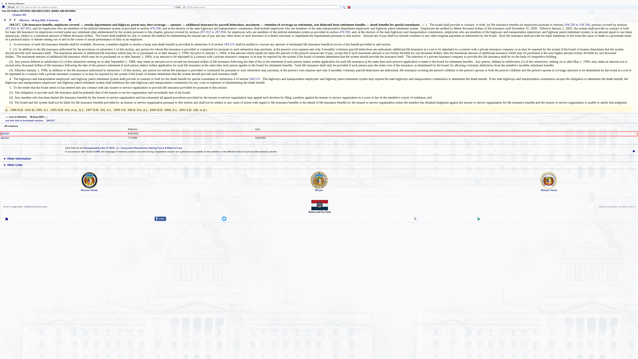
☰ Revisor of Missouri (14, 3)
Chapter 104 (19, 14)
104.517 (5, 133)
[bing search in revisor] (479, 219)
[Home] (3, 6)
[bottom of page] (70, 20)
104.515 (229, 44)
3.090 (97, 151)
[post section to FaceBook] (160, 220)
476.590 (155, 28)
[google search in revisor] (415, 219)
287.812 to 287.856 (213, 32)
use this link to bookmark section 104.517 (30, 120)
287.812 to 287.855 (18, 28)
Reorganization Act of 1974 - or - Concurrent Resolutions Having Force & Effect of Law (133, 148)
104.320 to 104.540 (577, 24)
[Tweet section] (224, 220)
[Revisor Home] (6, 219)
